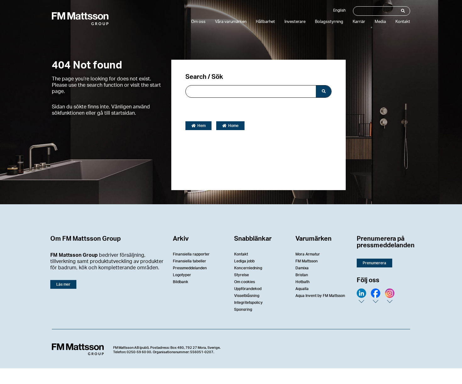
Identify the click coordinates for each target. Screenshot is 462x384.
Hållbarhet (265, 22)
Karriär (359, 22)
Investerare (294, 22)
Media (380, 22)
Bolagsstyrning (329, 22)
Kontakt (402, 22)
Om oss (198, 22)
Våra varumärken (230, 22)
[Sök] (402, 11)
